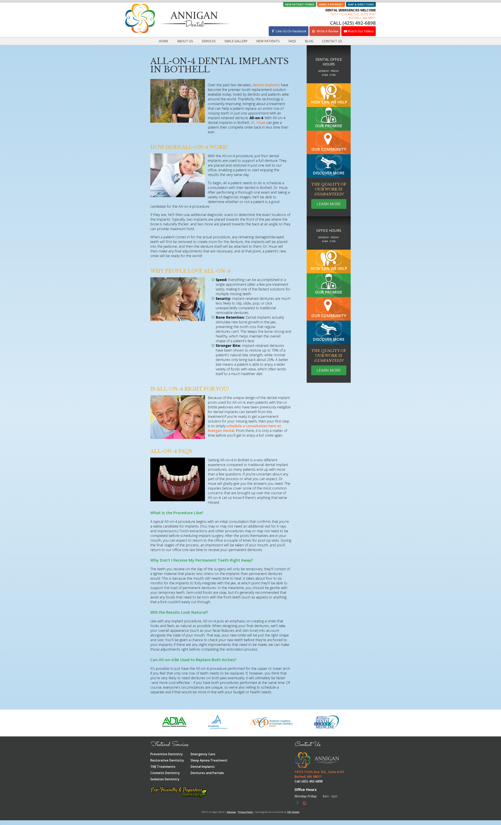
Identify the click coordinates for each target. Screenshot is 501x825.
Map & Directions (361, 4)
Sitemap (231, 811)
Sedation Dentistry (164, 779)
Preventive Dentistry (166, 754)
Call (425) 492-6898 (353, 23)
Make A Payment (331, 4)
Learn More (329, 204)
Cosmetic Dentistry (165, 773)
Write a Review (327, 31)
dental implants (266, 84)
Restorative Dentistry (167, 760)
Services (209, 41)
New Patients (268, 41)
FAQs (292, 41)
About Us (185, 41)
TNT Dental (293, 811)
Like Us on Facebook (290, 31)
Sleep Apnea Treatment (209, 760)
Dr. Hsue (258, 122)
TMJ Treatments (162, 766)
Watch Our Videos (361, 31)
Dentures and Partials (207, 773)
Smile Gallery (236, 41)
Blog (309, 41)
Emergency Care (203, 754)
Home (163, 41)
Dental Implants (203, 766)
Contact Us (332, 41)
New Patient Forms (299, 4)
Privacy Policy (245, 811)
